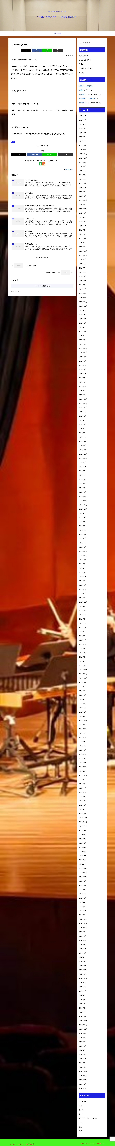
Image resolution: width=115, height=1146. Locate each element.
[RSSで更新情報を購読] (43, 163)
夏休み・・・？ (84, 64)
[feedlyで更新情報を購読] (40, 163)
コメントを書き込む (42, 286)
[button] (58, 50)
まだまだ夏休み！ (85, 60)
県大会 (81, 72)
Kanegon (89, 86)
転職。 (81, 86)
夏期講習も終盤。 (85, 55)
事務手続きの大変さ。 (86, 68)
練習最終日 (82, 94)
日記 (13, 141)
